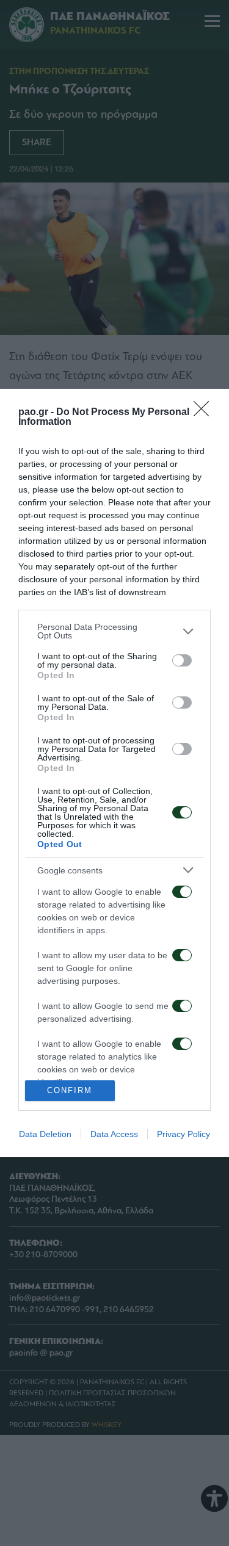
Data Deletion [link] (45, 1134)
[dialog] (114, 773)
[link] (205, 412)
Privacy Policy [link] (183, 1134)
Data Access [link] (114, 1134)
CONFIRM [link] (69, 1090)
